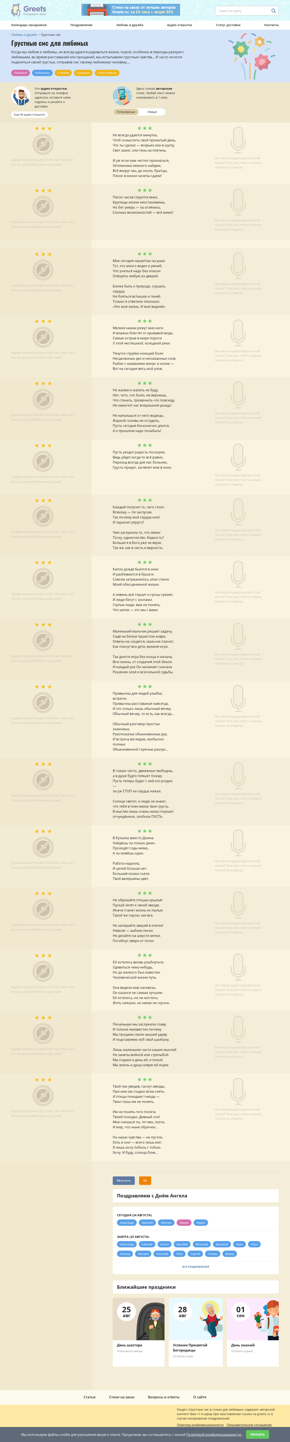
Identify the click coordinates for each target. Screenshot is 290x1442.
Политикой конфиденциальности (214, 1434)
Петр (179, 1254)
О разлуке (83, 73)
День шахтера (129, 1345)
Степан (212, 1254)
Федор (201, 1223)
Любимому (42, 73)
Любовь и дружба (129, 25)
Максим (166, 1223)
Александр (127, 1223)
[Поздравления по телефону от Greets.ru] (28, 10)
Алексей (147, 1244)
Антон (164, 1244)
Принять (257, 1434)
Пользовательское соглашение (249, 1425)
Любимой (20, 73)
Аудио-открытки (179, 25)
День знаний (243, 1345)
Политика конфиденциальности (200, 1425)
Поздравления (81, 25)
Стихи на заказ (121, 1397)
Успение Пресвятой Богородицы (190, 1348)
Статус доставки (228, 25)
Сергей (195, 1254)
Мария (184, 1223)
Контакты (271, 25)
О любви (63, 73)
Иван (239, 1244)
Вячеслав (202, 1244)
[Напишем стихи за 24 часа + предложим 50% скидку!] (131, 10)
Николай (162, 1254)
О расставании (107, 73)
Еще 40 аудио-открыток (29, 114)
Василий (147, 1223)
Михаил (143, 1254)
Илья (254, 1244)
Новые (152, 112)
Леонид (125, 1254)
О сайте (199, 1397)
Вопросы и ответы (164, 1397)
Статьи (90, 1397)
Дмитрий (222, 1244)
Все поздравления (195, 1267)
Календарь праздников (28, 25)
